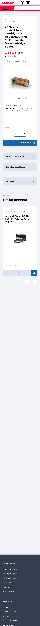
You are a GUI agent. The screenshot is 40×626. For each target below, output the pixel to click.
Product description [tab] (15, 156)
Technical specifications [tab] (16, 167)
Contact (6, 607)
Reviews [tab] (10, 181)
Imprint (6, 616)
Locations (7, 582)
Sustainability (8, 591)
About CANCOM (10, 569)
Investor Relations (10, 574)
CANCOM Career (10, 578)
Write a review (11, 56)
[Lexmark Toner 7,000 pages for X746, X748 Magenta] (20, 239)
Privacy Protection (11, 620)
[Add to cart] (19, 273)
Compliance (8, 625)
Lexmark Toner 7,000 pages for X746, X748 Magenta (17, 219)
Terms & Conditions (11, 612)
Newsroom (7, 587)
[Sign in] (22, 3)
